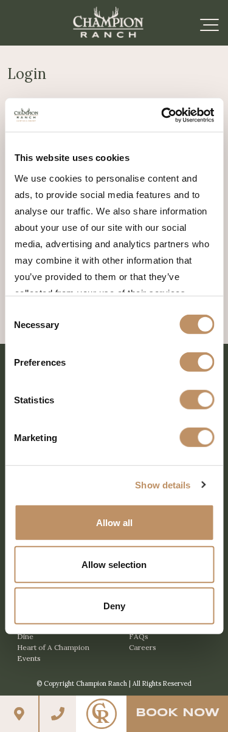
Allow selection (114, 564)
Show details (162, 484)
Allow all (114, 523)
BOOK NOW (177, 713)
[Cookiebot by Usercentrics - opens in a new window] (162, 115)
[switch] (196, 362)
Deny (114, 606)
